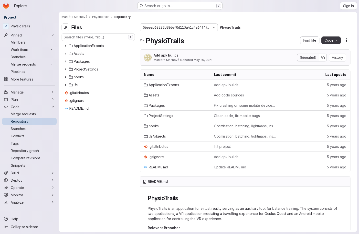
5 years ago (336, 85)
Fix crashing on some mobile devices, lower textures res (245, 105)
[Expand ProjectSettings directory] (65, 69)
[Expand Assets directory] (65, 54)
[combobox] (98, 37)
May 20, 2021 (203, 60)
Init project (222, 146)
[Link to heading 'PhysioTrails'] (181, 198)
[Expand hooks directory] (65, 77)
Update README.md (230, 167)
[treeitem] (99, 46)
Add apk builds (166, 55)
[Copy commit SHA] (323, 57)
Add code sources (229, 95)
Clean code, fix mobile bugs (237, 116)
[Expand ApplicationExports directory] (65, 46)
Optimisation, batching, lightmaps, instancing (245, 126)
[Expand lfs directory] (65, 85)
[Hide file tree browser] (65, 27)
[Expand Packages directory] (65, 61)
